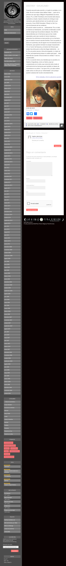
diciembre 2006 (8, 352)
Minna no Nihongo (8, 525)
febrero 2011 (7, 205)
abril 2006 (6, 375)
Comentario (28, 161)
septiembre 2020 (8, 79)
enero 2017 (7, 112)
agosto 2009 (7, 258)
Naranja (6, 480)
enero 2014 (7, 144)
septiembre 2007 (8, 326)
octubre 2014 (7, 132)
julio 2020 (6, 82)
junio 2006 (6, 370)
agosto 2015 (7, 126)
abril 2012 (6, 167)
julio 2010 (6, 226)
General (6, 410)
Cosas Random (8, 404)
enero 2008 (7, 314)
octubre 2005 (7, 393)
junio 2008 (6, 299)
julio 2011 (6, 191)
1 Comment (43, 124)
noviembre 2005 (8, 390)
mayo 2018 (7, 91)
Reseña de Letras (8, 434)
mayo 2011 (7, 197)
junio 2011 (6, 194)
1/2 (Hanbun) (7, 476)
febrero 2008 (7, 311)
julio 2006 (6, 367)
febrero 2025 (7, 73)
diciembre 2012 (8, 158)
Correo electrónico (30, 185)
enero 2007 (7, 349)
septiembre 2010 (8, 220)
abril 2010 (6, 235)
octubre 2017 (7, 100)
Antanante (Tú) (7, 52)
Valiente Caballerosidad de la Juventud (11, 471)
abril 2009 (6, 270)
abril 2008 (6, 305)
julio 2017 (6, 103)
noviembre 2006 (8, 355)
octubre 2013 (7, 150)
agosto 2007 (7, 329)
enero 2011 (7, 208)
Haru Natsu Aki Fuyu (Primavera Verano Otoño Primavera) (12, 64)
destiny (29, 118)
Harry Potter (7, 413)
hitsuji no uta (37, 118)
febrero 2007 (7, 346)
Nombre (28, 178)
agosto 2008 (7, 293)
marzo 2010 (7, 238)
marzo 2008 (7, 308)
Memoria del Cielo (8, 501)
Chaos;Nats (7, 531)
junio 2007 (6, 334)
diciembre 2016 (8, 115)
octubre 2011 (7, 182)
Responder (57, 146)
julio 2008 (6, 296)
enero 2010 (7, 244)
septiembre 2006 (8, 361)
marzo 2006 (7, 378)
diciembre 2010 (8, 211)
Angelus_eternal (36, 136)
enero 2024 (7, 76)
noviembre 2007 (8, 320)
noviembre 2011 (8, 179)
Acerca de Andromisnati (10, 33)
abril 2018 (6, 94)
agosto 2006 (7, 364)
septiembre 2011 (8, 185)
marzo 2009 (7, 273)
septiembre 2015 (8, 123)
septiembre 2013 (8, 153)
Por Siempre (7, 493)
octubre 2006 (7, 358)
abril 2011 (6, 200)
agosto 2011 (7, 188)
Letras (5, 416)
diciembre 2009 (8, 246)
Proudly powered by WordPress (31, 223)
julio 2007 (6, 331)
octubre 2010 (7, 217)
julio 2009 (6, 261)
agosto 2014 (7, 135)
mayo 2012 (7, 164)
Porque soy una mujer (9, 510)
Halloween (7, 466)
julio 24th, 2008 (32, 124)
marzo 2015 (7, 129)
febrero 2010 (7, 241)
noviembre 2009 (8, 249)
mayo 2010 (7, 232)
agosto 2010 (7, 223)
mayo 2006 (7, 372)
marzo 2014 (7, 141)
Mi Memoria (7, 506)
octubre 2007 (7, 323)
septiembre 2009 (8, 255)
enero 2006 (7, 384)
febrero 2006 (7, 381)
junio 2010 (6, 229)
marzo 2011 (7, 202)
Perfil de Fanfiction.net (9, 520)
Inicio (5, 30)
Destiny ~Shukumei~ (38, 5)
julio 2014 (6, 138)
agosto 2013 (7, 156)
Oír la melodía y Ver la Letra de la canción (48, 77)
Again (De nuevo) (8, 58)
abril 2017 (6, 106)
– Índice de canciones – (10, 401)
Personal (6, 428)
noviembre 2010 (8, 214)
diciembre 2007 (8, 317)
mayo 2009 (7, 267)
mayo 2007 (7, 337)
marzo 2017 (7, 109)
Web (27, 192)
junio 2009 (6, 264)
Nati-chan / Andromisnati (35, 125)
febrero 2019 (7, 88)
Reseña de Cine (8, 431)
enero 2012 (7, 173)
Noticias (6, 422)
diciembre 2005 (8, 387)
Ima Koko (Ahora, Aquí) (9, 61)
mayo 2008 (7, 302)
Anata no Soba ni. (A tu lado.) (11, 55)
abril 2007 (6, 340)
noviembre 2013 (8, 147)
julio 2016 (6, 117)
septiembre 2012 (8, 161)
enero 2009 (7, 279)
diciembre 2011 (8, 176)
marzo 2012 (7, 170)
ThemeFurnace (50, 223)
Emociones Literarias (9, 407)
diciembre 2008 (8, 282)
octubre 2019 (7, 85)
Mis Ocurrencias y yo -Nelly (10, 522)
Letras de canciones (9, 528)
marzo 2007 (7, 343)
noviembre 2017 (8, 97)
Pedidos (6, 425)
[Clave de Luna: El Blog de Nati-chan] (12, 17)
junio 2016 (6, 120)
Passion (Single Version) (10, 484)
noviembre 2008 (8, 285)
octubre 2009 (7, 252)
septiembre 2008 (8, 290)
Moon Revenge (8, 497)
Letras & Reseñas (8, 419)
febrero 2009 (7, 276)
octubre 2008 (7, 287)
